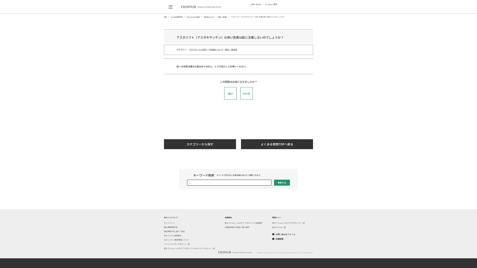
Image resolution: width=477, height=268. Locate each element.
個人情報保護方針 (171, 227)
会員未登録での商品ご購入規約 (237, 227)
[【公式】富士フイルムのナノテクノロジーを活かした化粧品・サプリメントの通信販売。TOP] (235, 252)
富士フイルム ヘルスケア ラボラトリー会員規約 (243, 223)
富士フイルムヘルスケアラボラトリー (287, 223)
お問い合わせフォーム (285, 234)
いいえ (246, 93)
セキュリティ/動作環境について (176, 240)
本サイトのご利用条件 (172, 236)
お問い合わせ (256, 4)
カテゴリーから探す (198, 49)
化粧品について (216, 49)
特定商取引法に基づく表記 (174, 231)
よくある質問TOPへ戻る (277, 144)
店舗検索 (279, 239)
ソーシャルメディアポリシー (175, 244)
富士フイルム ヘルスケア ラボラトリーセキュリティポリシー (188, 248)
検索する (282, 182)
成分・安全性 (231, 49)
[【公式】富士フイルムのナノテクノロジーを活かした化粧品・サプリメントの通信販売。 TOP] (201, 7)
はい (230, 93)
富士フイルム (277, 227)
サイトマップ (169, 223)
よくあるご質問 (271, 4)
